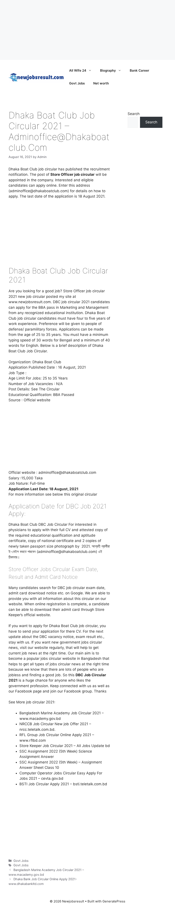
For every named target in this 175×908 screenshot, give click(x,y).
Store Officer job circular (84, 291)
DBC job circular (71, 588)
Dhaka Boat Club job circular (33, 169)
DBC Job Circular (52, 524)
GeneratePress (113, 901)
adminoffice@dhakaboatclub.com (67, 472)
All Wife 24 (77, 70)
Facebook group (78, 691)
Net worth (101, 83)
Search (134, 114)
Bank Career (139, 70)
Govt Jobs (77, 83)
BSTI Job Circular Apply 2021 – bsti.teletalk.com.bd (63, 784)
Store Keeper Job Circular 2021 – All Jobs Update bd (64, 746)
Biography (108, 70)
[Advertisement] (87, 30)
